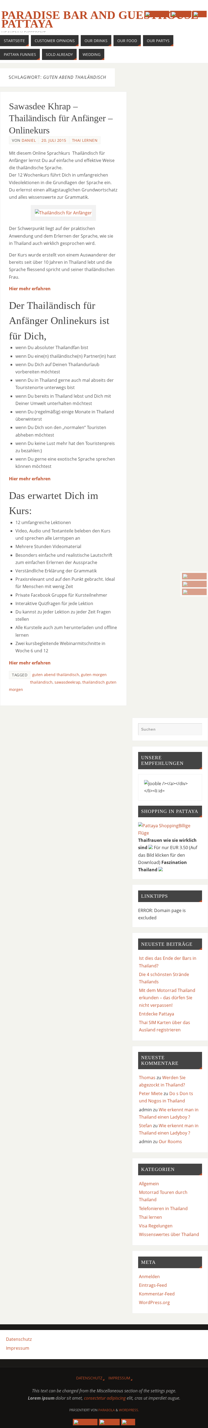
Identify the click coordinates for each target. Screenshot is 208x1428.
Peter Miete (150, 1093)
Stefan (145, 1126)
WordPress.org (154, 1302)
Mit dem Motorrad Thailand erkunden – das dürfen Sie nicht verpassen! (167, 997)
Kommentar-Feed (157, 1294)
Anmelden (149, 1277)
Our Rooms (170, 1142)
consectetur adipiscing (105, 1398)
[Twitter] (194, 584)
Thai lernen (85, 140)
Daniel (29, 140)
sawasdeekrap (67, 682)
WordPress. (129, 1410)
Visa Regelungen (156, 1226)
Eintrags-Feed (153, 1285)
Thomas (147, 1078)
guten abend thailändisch (55, 674)
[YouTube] (194, 576)
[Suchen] (195, 729)
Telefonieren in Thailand (163, 1208)
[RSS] (194, 592)
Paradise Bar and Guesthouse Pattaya (100, 19)
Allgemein (149, 1184)
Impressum (17, 1348)
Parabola (106, 1410)
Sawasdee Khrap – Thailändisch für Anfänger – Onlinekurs (61, 118)
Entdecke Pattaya (156, 1014)
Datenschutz (19, 1339)
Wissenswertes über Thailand (169, 1234)
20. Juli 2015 (53, 140)
